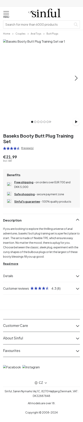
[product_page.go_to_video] (76, 122)
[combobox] (38, 24)
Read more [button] (10, 263)
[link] (6, 33)
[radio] (4, 148)
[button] (6, 14)
